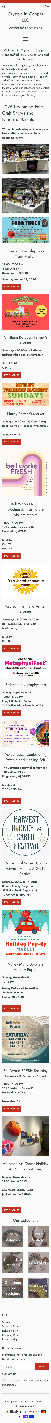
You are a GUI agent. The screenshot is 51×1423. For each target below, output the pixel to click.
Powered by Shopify (25, 1405)
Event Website (11, 286)
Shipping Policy (11, 1335)
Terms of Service (11, 1326)
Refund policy (10, 1330)
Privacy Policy (9, 1339)
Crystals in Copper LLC (25, 17)
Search (6, 1322)
